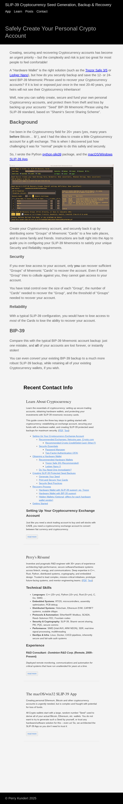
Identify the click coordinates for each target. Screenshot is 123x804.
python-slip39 (51, 154)
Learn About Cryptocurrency (48, 401)
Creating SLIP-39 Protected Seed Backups (54, 473)
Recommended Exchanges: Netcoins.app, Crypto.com (66, 439)
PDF (61, 430)
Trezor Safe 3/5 (96, 70)
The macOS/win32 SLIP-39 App (51, 693)
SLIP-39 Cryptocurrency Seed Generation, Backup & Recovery (58, 5)
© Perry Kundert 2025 (20, 798)
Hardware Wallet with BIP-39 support (57, 493)
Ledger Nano (19, 75)
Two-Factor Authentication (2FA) (61, 453)
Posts (29, 11)
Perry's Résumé (38, 557)
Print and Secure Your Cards (53, 480)
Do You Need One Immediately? (55, 469)
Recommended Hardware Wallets (56, 459)
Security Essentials (48, 446)
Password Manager (55, 449)
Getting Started (40, 503)
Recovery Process (42, 486)
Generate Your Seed (49, 476)
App (8, 11)
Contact (42, 11)
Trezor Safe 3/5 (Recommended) (62, 463)
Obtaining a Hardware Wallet (47, 456)
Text (66, 430)
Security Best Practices (50, 483)
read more (32, 537)
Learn (18, 11)
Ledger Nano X (53, 466)
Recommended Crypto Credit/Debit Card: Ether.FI (70, 443)
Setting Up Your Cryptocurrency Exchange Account (58, 436)
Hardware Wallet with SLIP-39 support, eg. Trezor (64, 490)
